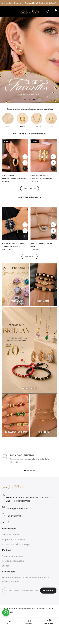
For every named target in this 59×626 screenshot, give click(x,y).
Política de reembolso (13, 560)
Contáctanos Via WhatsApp (16, 544)
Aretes (22, 126)
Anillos (51, 126)
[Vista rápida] (25, 162)
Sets (8, 126)
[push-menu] (4, 12)
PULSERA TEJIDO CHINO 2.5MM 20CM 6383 (13, 245)
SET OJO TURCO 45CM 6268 (41, 245)
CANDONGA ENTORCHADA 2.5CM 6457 (15, 177)
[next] (54, 60)
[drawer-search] (48, 11)
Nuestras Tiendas (10, 534)
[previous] (5, 60)
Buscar (5, 565)
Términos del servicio (12, 556)
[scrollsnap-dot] (25, 470)
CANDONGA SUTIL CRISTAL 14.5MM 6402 (41, 177)
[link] (29, 60)
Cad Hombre (36, 126)
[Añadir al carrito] (25, 168)
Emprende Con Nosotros (14, 539)
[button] (25, 156)
